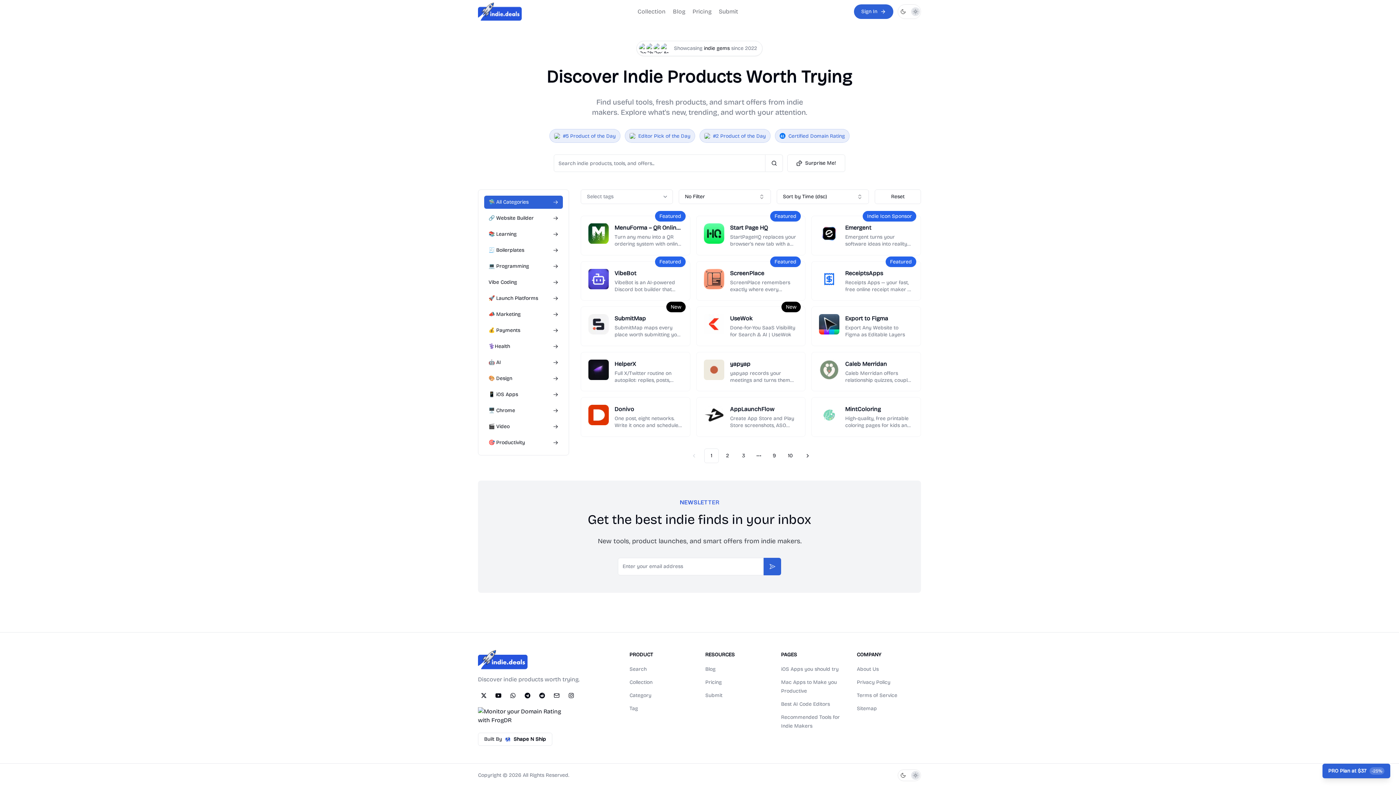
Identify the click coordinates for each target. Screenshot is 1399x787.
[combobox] (725, 196)
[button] (909, 11)
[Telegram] (527, 695)
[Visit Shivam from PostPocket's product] (651, 48)
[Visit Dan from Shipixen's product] (644, 48)
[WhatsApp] (513, 695)
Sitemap (867, 708)
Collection (652, 11)
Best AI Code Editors (805, 704)
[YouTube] (498, 695)
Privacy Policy (873, 682)
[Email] (557, 695)
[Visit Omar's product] (659, 48)
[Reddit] (542, 695)
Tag (634, 708)
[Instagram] (571, 695)
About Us (868, 669)
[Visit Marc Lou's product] (666, 48)
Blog (679, 11)
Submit (728, 11)
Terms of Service (877, 695)
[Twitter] (484, 695)
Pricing (702, 11)
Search (638, 669)
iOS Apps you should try (810, 669)
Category (640, 695)
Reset (898, 196)
